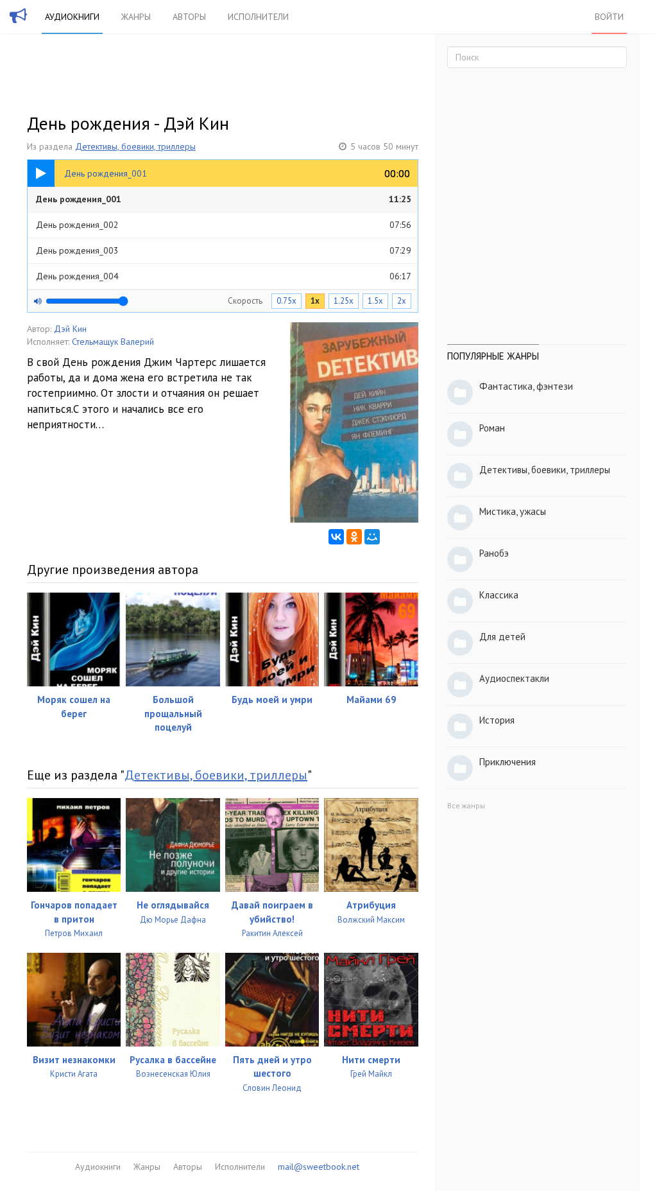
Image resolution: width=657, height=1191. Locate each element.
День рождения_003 (223, 250)
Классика (498, 595)
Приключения (507, 762)
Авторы (189, 16)
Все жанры (466, 805)
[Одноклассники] (354, 536)
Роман (492, 428)
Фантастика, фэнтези (526, 386)
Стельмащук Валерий (113, 341)
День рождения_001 (223, 199)
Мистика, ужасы (512, 511)
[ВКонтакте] (336, 536)
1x (315, 300)
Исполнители (258, 16)
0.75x (286, 300)
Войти (609, 16)
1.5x (375, 300)
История (497, 720)
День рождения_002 (223, 224)
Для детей (502, 636)
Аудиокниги (72, 16)
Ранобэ (494, 553)
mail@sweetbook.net (318, 1166)
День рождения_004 (223, 276)
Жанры (136, 16)
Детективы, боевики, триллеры (135, 146)
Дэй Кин (70, 329)
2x (401, 300)
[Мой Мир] (372, 536)
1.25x (344, 300)
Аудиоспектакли (514, 678)
